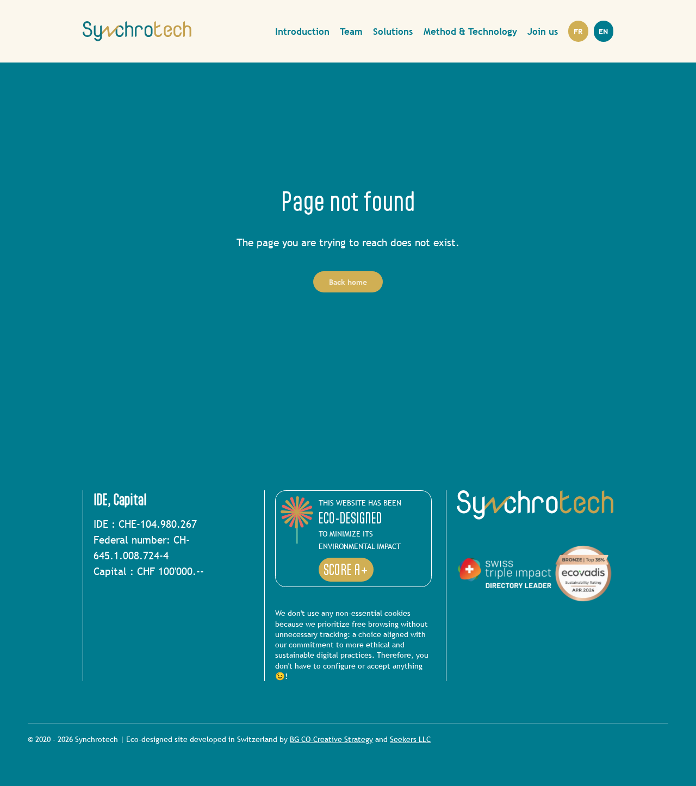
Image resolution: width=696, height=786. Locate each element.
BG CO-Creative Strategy (331, 739)
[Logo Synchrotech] (137, 31)
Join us (542, 31)
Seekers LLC (410, 739)
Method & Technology (470, 31)
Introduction (302, 31)
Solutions (393, 31)
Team (351, 31)
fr (578, 31)
